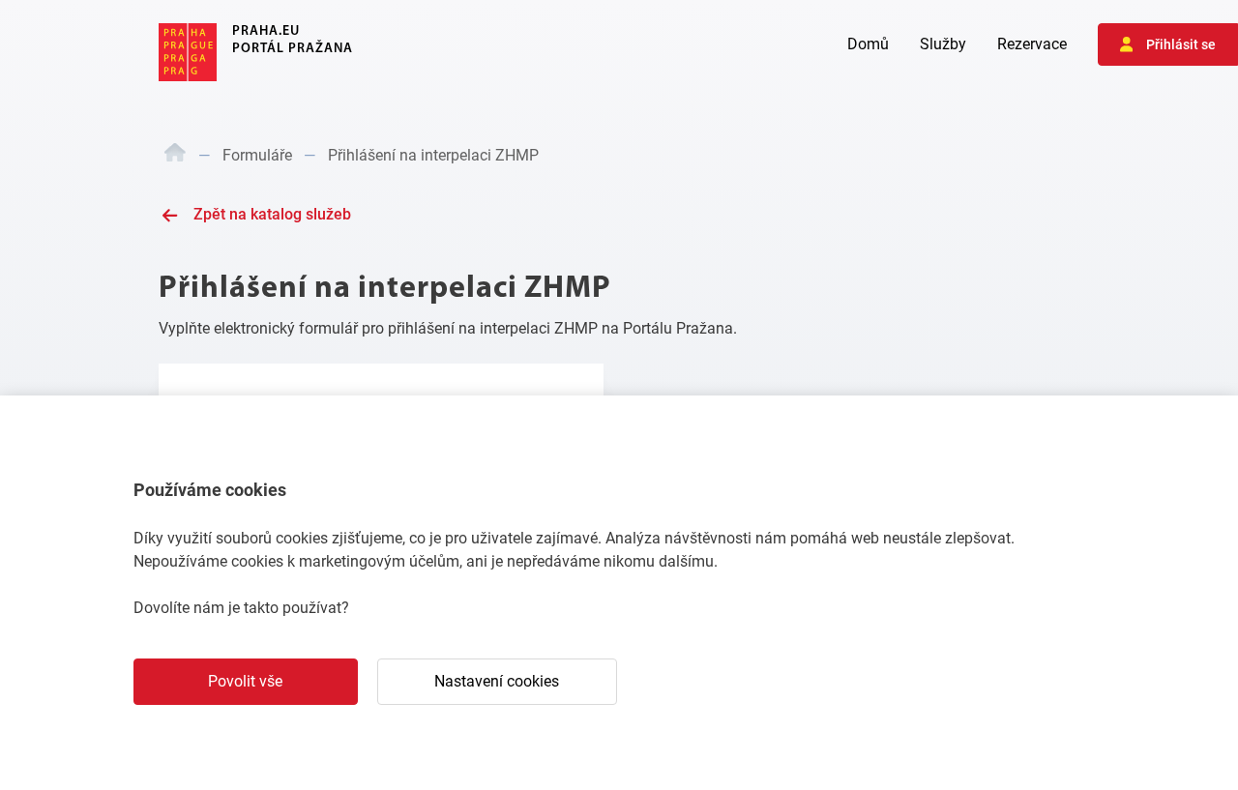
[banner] (256, 52)
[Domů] (175, 155)
